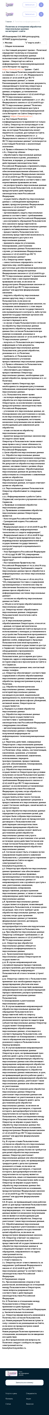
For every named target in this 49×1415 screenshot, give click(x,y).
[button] (30, 4)
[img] (9, 5)
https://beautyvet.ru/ (13, 69)
